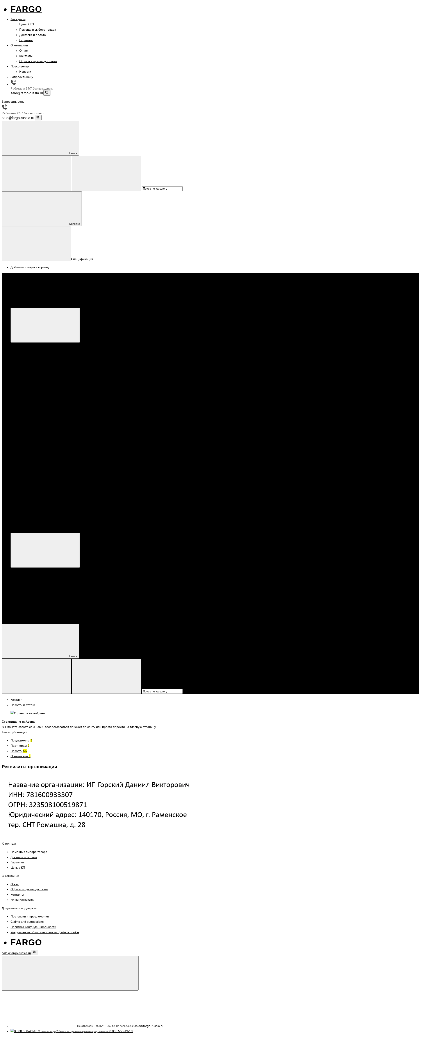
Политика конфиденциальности (33, 927)
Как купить (18, 19)
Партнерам (20, 745)
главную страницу (143, 727)
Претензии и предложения (30, 916)
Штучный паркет (40, 366)
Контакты (25, 56)
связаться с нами (30, 727)
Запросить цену (22, 77)
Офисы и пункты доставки (38, 61)
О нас (23, 50)
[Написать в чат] (70, 973)
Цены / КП (26, 24)
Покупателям (21, 740)
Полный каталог (88, 530)
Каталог (81, 305)
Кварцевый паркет (32, 345)
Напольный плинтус (33, 382)
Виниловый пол (30, 377)
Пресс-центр (20, 66)
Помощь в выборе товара (37, 29)
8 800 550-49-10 (31, 482)
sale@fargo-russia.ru (27, 93)
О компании (19, 45)
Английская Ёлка (40, 356)
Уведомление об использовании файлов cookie (45, 932)
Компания (18, 612)
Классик (33, 361)
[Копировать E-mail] (46, 93)
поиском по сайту (82, 727)
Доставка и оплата (32, 35)
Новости (25, 71)
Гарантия (26, 40)
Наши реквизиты (22, 899)
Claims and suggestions (27, 921)
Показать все (37, 371)
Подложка (26, 387)
